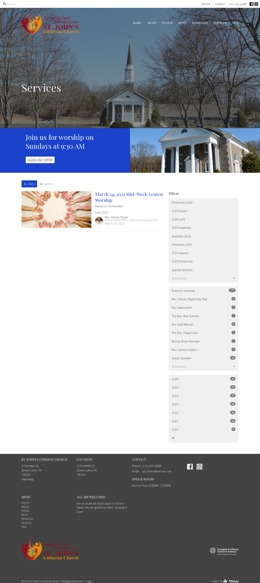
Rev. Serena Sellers (203, 350)
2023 (203, 404)
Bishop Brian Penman (203, 341)
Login (89, 581)
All (173, 438)
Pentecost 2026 (182, 202)
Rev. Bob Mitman (203, 324)
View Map (28, 479)
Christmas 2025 (182, 244)
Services (220, 23)
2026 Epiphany (181, 228)
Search (206, 4)
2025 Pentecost (182, 261)
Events (167, 23)
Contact (220, 4)
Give (235, 23)
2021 (203, 421)
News (182, 23)
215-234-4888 (238, 4)
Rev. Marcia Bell (203, 307)
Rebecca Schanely (203, 291)
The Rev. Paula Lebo (203, 333)
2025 (203, 387)
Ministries (200, 23)
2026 (203, 379)
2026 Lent (178, 219)
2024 (203, 396)
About (151, 23)
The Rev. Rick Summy (203, 316)
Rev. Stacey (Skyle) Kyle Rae (203, 299)
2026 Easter (180, 211)
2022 (203, 413)
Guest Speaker (203, 358)
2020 (203, 429)
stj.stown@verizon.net (156, 471)
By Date (29, 184)
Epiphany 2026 (181, 236)
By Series (46, 184)
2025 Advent (180, 253)
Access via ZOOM (40, 160)
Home (137, 23)
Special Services (182, 270)
